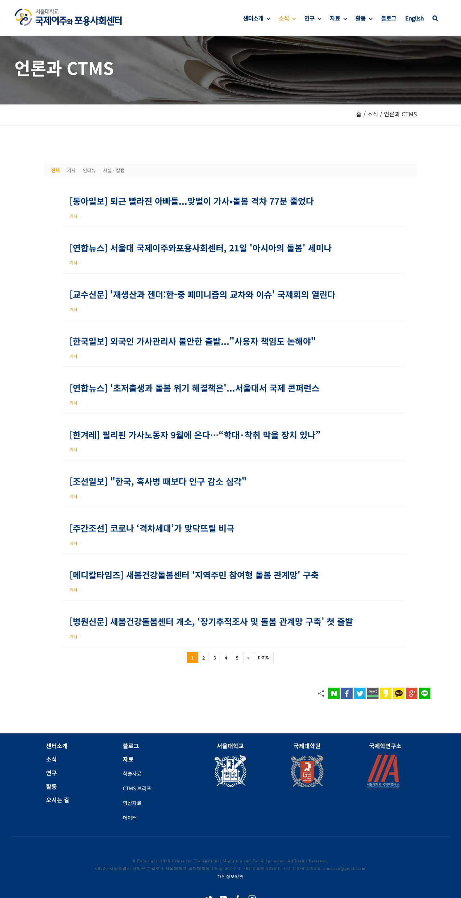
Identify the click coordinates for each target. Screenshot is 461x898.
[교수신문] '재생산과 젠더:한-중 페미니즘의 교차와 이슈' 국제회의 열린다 (202, 294)
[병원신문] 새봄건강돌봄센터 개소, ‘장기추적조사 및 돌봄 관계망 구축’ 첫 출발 (211, 621)
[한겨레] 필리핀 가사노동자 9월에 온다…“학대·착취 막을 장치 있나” (195, 434)
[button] (435, 18)
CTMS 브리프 (137, 788)
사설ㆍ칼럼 (114, 170)
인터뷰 (89, 170)
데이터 (130, 817)
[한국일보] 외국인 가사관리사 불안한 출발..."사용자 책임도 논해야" (193, 341)
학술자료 (132, 773)
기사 (71, 170)
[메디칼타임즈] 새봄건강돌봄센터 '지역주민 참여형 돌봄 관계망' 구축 (194, 574)
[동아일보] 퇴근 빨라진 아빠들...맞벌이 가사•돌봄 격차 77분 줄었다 (192, 201)
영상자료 (132, 803)
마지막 (264, 657)
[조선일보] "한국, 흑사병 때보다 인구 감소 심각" (158, 481)
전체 (55, 170)
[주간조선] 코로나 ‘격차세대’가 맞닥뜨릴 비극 (152, 528)
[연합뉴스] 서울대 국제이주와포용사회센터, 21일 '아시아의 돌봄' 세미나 (201, 247)
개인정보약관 (230, 876)
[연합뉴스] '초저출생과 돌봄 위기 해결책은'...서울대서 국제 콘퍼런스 (194, 387)
